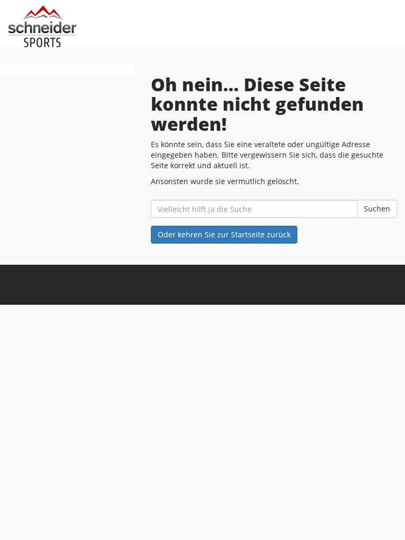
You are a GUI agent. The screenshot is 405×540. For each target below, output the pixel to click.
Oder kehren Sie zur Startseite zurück (224, 234)
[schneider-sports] (105, 26)
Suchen (377, 209)
